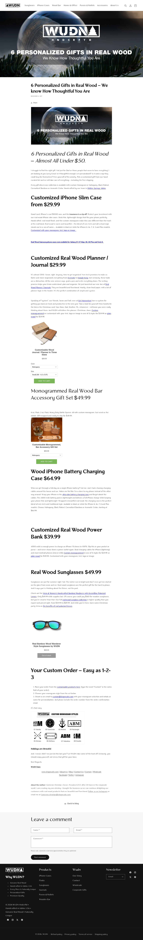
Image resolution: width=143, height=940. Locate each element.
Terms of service (85, 934)
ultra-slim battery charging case (75, 495)
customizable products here (68, 687)
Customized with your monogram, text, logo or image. (53, 230)
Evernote (71, 278)
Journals (43, 890)
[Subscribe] (122, 876)
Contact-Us (78, 772)
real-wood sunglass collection (74, 600)
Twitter (71, 775)
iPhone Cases (45, 876)
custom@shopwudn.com (63, 697)
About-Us (64, 772)
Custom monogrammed (74, 553)
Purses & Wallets (46, 895)
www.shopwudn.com (50, 772)
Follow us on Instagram (97, 791)
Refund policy (56, 934)
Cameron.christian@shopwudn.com (56, 795)
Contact (76, 881)
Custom (88, 772)
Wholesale (97, 772)
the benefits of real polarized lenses (57, 606)
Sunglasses (44, 885)
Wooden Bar (44, 900)
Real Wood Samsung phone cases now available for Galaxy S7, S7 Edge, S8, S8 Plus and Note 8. (67, 242)
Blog (71, 772)
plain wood (35, 556)
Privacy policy (70, 934)
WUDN (45, 934)
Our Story (77, 876)
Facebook (63, 775)
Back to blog (73, 804)
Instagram (80, 775)
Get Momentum (84, 301)
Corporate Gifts (79, 890)
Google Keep (83, 278)
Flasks (42, 881)
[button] (125, 5)
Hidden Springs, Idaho (96, 188)
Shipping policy (101, 934)
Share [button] (35, 103)
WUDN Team (35, 767)
